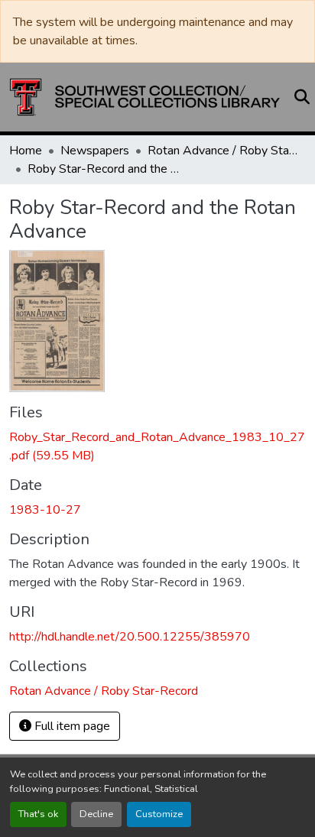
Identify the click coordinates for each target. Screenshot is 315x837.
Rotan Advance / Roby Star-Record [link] (224, 150)
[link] (157, 446)
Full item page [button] (70, 726)
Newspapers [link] (94, 150)
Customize (159, 814)
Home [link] (25, 150)
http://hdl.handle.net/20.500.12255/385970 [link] (129, 636)
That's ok (38, 814)
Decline (96, 814)
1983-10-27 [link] (45, 509)
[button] (145, 97)
